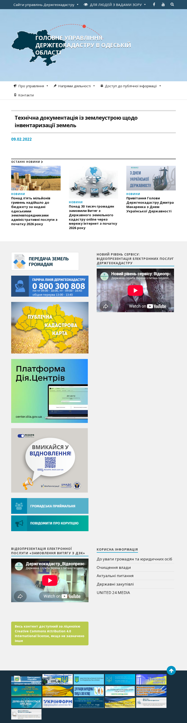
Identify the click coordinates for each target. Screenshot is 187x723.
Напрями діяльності (74, 86)
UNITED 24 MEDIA (113, 592)
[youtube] (163, 4)
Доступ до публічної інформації (131, 86)
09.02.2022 (21, 139)
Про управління (31, 86)
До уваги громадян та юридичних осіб (134, 559)
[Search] (172, 4)
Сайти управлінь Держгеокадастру (43, 4)
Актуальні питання (115, 575)
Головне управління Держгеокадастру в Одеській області (83, 45)
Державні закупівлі (115, 584)
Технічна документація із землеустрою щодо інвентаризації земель (76, 121)
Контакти (26, 95)
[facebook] (154, 4)
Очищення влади (114, 567)
